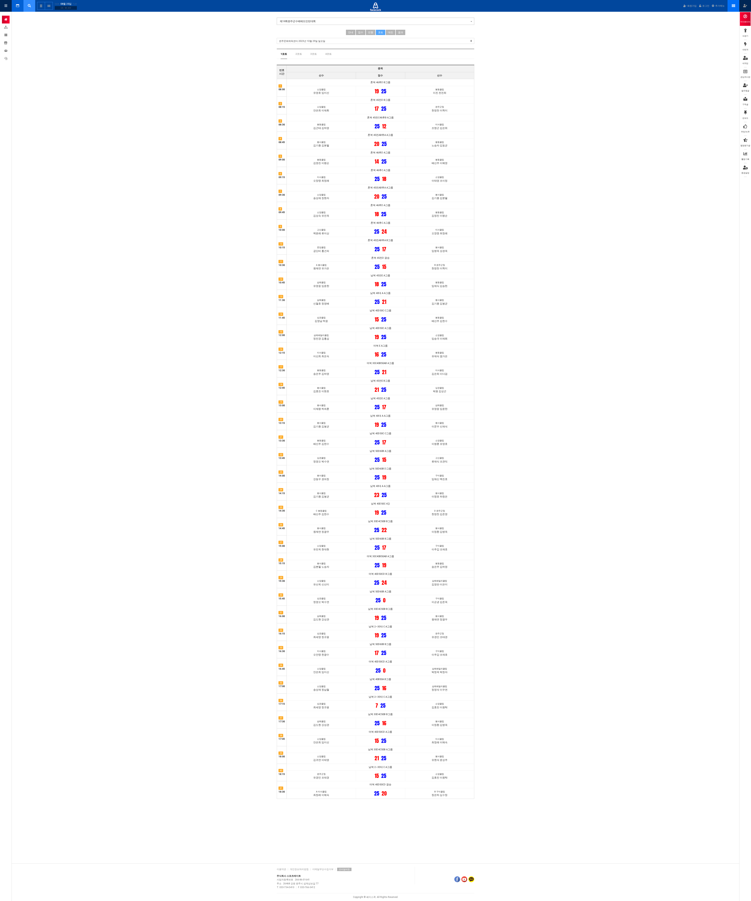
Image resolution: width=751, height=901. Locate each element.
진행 (370, 32)
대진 (390, 32)
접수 (360, 32)
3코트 (313, 53)
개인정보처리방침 (299, 869)
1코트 (284, 53)
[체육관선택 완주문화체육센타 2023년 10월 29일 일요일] (375, 41)
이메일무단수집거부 (322, 869)
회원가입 (692, 6)
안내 (350, 32)
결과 (400, 32)
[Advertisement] (375, 830)
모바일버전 (344, 869)
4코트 (328, 53)
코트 (380, 32)
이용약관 (281, 869)
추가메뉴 (720, 6)
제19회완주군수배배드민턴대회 (298, 21)
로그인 (705, 6)
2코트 (299, 53)
